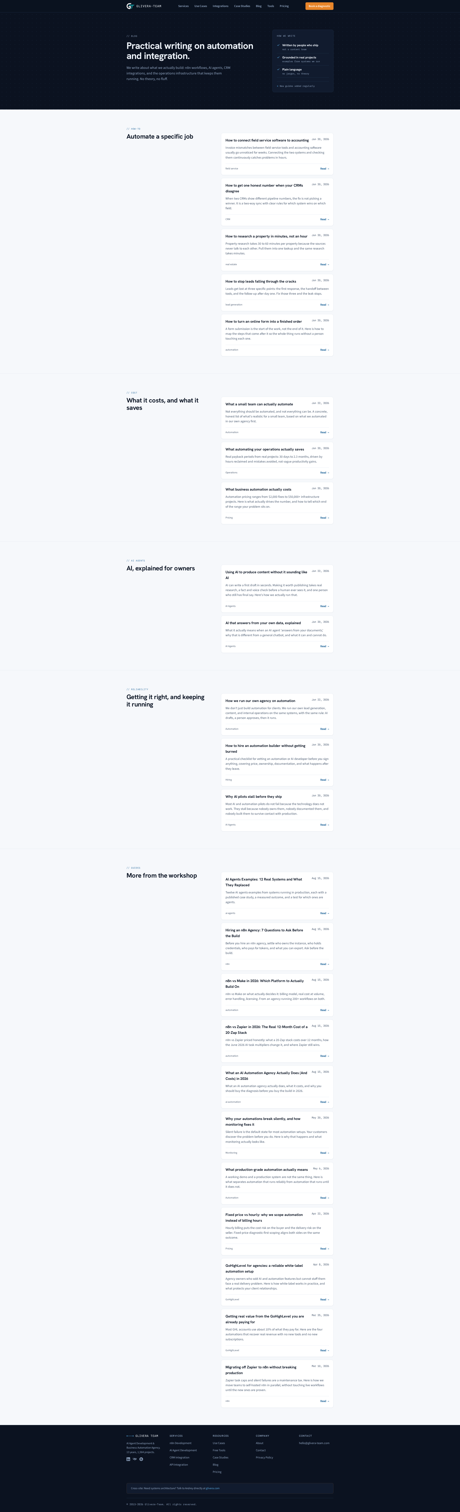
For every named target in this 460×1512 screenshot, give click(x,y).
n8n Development (181, 1443)
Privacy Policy (264, 1457)
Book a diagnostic (319, 6)
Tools (270, 6)
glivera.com (213, 1488)
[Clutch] (141, 1459)
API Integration (179, 1465)
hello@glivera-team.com (314, 1443)
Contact (261, 1450)
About (259, 1443)
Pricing (284, 6)
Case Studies (242, 6)
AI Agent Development (183, 1450)
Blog (259, 6)
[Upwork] (135, 1459)
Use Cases (200, 6)
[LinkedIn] (128, 1459)
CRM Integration (179, 1457)
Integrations (220, 6)
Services (183, 6)
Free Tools (219, 1450)
